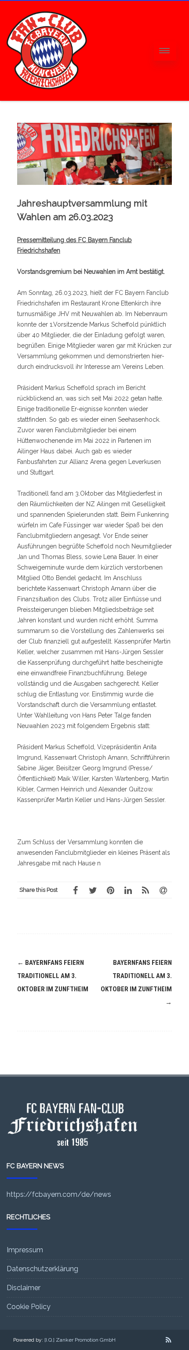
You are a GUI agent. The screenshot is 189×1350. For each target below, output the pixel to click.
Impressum (25, 1250)
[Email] (163, 890)
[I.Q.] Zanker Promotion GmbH (80, 1340)
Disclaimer (23, 1288)
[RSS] (145, 890)
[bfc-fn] (47, 97)
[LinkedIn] (128, 890)
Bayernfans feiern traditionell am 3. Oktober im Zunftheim (52, 976)
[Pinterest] (110, 890)
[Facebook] (75, 890)
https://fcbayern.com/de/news (59, 1194)
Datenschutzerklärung (42, 1269)
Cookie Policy (29, 1306)
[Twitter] (93, 890)
